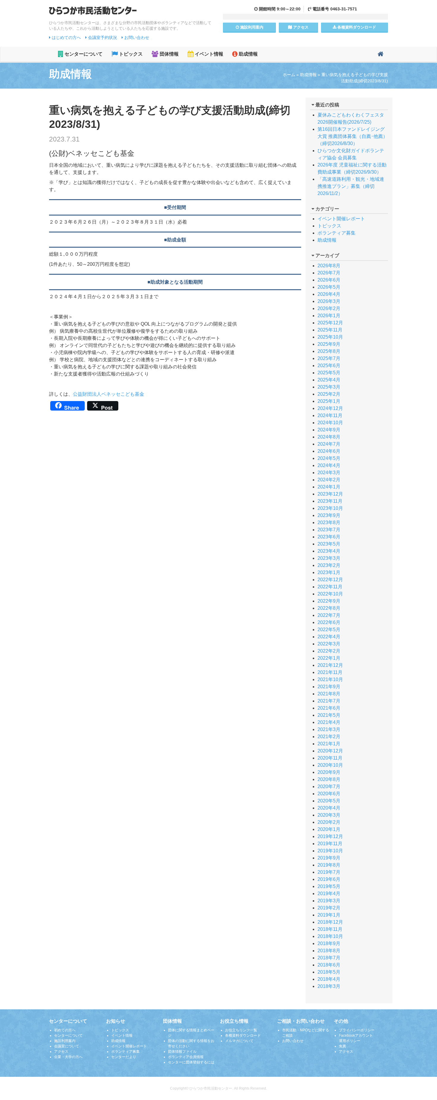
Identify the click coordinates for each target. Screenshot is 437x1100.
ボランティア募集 (336, 232)
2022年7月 (328, 615)
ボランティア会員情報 (186, 1057)
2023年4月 (328, 551)
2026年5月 (328, 287)
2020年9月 (328, 772)
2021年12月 (330, 665)
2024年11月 (329, 415)
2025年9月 (328, 344)
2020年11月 (329, 757)
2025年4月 (328, 379)
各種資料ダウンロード (243, 1035)
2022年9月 (328, 601)
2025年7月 (328, 358)
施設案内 (251, 27)
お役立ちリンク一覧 (241, 1030)
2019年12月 (330, 836)
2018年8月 (328, 950)
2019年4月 (328, 893)
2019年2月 (328, 907)
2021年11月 (329, 672)
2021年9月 (328, 686)
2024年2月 (328, 479)
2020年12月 (330, 750)
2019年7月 (328, 872)
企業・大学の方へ (68, 1057)
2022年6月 (328, 622)
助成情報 (248, 53)
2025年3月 (328, 386)
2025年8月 (328, 351)
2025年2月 (328, 394)
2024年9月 (328, 429)
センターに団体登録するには (191, 1062)
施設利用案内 (65, 1041)
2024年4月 (328, 465)
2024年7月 (328, 444)
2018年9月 (328, 943)
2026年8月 (328, 265)
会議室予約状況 (102, 37)
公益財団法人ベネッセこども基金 (108, 394)
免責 (342, 1046)
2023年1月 (328, 572)
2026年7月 (328, 272)
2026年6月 (328, 279)
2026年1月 (328, 315)
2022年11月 (329, 586)
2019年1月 (328, 914)
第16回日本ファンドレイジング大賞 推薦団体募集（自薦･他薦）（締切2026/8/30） (352, 136)
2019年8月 (328, 865)
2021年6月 (328, 708)
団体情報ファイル (182, 1051)
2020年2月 (328, 822)
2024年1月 (328, 486)
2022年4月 (328, 636)
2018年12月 (330, 922)
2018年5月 (328, 972)
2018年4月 (328, 979)
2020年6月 (328, 793)
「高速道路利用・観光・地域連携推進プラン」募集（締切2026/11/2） (350, 186)
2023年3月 (328, 558)
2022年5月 (328, 629)
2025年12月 (330, 322)
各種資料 (356, 27)
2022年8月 (328, 608)
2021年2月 (328, 736)
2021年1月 (328, 743)
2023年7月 (328, 529)
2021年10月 (330, 679)
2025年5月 (328, 372)
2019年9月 (328, 857)
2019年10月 (330, 850)
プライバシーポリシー (357, 1030)
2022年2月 (328, 650)
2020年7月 (328, 786)
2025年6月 (328, 365)
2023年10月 (330, 508)
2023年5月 (328, 543)
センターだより (123, 1057)
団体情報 (168, 53)
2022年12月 (330, 579)
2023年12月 (330, 493)
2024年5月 (328, 458)
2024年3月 (328, 472)
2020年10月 (330, 765)
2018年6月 (328, 964)
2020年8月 (328, 779)
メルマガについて (239, 1041)
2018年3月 (328, 986)
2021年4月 (328, 722)
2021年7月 (328, 700)
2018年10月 (330, 936)
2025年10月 (330, 337)
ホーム (289, 74)
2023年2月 (328, 565)
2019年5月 (328, 886)
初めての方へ (65, 1030)
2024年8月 (328, 436)
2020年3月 (328, 815)
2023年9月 (328, 515)
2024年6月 (328, 451)
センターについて (83, 53)
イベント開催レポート (341, 218)
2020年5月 (328, 800)
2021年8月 (328, 693)
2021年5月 (328, 715)
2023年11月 (329, 501)
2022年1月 (328, 658)
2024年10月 (330, 422)
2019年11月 (329, 843)
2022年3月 (328, 643)
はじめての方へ (66, 37)
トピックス (130, 53)
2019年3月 (328, 900)
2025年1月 (328, 401)
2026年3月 (328, 301)
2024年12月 (330, 408)
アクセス (300, 27)
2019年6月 (328, 879)
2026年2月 (328, 308)
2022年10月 (330, 593)
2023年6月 (328, 536)
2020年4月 (328, 807)
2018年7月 (328, 957)
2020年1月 (328, 829)
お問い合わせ (136, 37)
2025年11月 (329, 329)
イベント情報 (208, 53)
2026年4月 (328, 294)
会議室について (66, 1046)
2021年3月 (328, 729)
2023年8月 (328, 522)
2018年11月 (329, 929)
